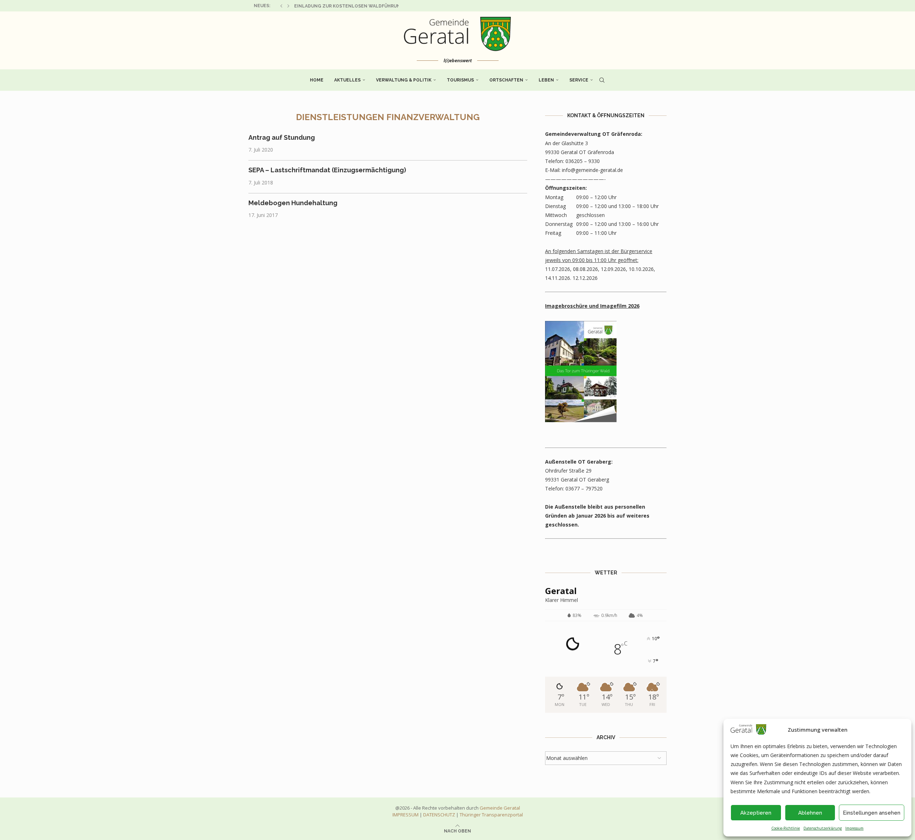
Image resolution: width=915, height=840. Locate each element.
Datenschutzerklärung (822, 828)
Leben (546, 80)
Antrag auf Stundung (281, 137)
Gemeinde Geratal (500, 808)
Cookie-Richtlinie (785, 828)
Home (316, 80)
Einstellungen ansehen (871, 813)
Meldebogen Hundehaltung (292, 203)
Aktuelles (347, 80)
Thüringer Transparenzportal (491, 814)
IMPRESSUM (405, 814)
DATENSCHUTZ (439, 814)
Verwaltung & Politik (403, 80)
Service (578, 80)
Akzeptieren (755, 813)
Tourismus (460, 80)
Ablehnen (810, 813)
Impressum (854, 828)
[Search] (601, 80)
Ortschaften (506, 80)
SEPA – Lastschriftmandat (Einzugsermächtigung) (327, 170)
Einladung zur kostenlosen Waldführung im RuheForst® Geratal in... (383, 6)
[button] (281, 5)
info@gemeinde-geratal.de (592, 170)
